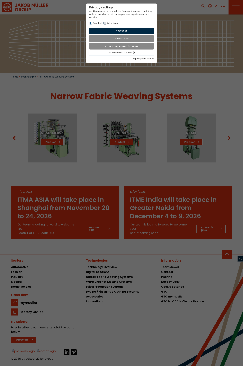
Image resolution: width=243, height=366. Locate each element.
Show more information (120, 52)
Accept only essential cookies (121, 46)
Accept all (121, 30)
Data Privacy (147, 58)
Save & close (121, 38)
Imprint (136, 58)
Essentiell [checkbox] (97, 23)
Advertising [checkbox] (112, 23)
